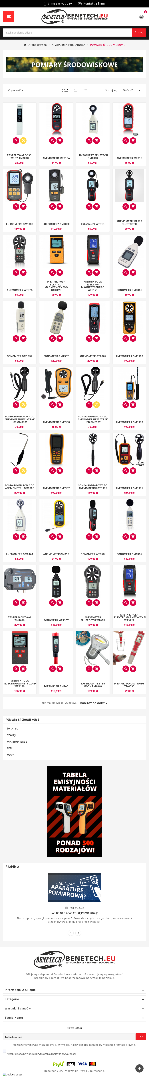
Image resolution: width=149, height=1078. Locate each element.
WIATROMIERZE (17, 741)
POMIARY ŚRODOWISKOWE (22, 719)
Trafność (132, 90)
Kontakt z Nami (94, 3)
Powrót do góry (92, 703)
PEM (9, 748)
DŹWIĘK (12, 735)
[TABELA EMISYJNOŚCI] (74, 811)
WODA (11, 754)
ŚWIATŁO (13, 728)
